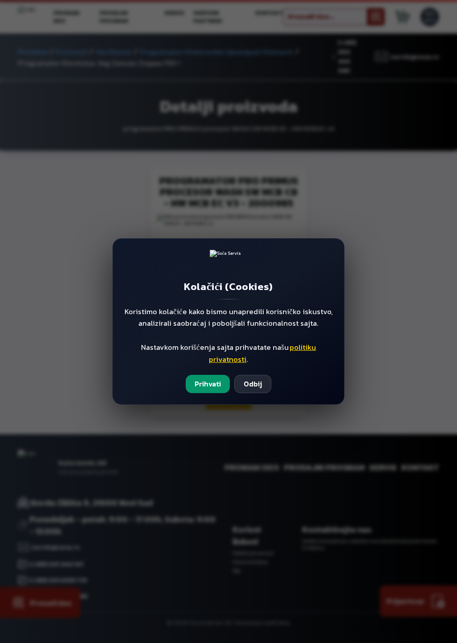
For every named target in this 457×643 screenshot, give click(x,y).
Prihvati (208, 383)
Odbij (253, 383)
